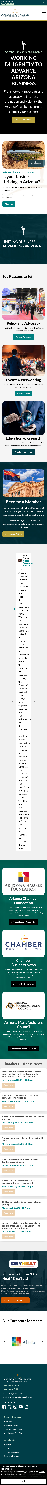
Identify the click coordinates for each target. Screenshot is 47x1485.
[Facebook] (4, 1407)
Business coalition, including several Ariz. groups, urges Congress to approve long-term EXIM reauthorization (21, 1225)
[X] (10, 1407)
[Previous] (12, 702)
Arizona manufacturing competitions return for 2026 (23, 1117)
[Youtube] (21, 1407)
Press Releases (10, 1421)
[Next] (35, 702)
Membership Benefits (13, 1433)
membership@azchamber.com (20, 1397)
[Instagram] (15, 1407)
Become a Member (12, 1456)
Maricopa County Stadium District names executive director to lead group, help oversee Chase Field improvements (21, 1074)
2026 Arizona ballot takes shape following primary (22, 1203)
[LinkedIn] (26, 1407)
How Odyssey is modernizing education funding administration (20, 1160)
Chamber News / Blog (13, 1429)
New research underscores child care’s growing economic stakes (20, 1096)
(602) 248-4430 (7, 3)
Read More (8, 1085)
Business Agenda (11, 1425)
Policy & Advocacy (11, 1452)
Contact (7, 1448)
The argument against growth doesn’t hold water (22, 1139)
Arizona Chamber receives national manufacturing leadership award (18, 1181)
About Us (8, 1444)
